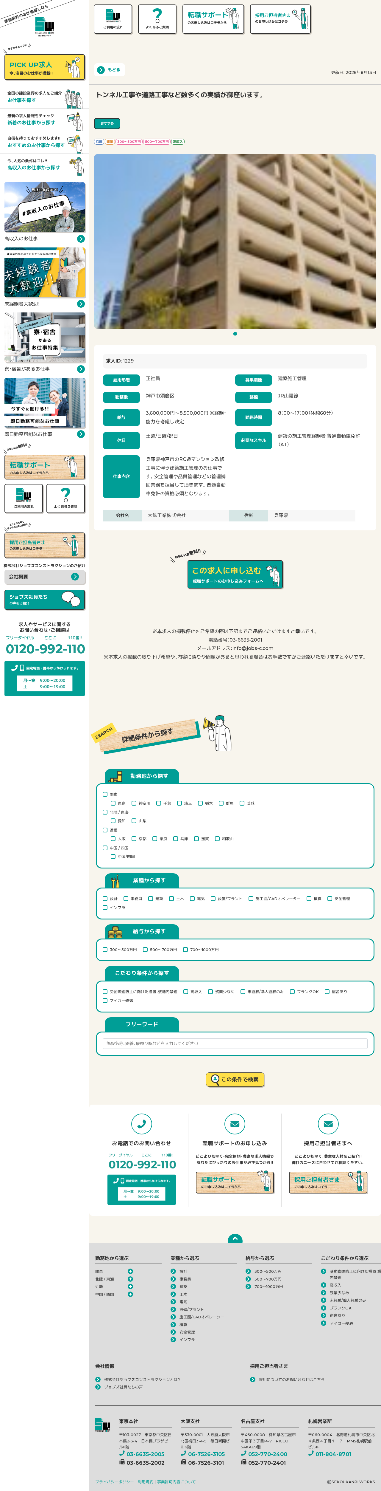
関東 (114, 794)
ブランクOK (308, 992)
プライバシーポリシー (114, 1482)
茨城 (250, 803)
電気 (201, 899)
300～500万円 (123, 949)
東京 (122, 803)
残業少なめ (225, 992)
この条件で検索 (240, 1079)
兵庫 (184, 839)
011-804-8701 (333, 1454)
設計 (114, 899)
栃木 (209, 803)
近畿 (114, 830)
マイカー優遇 (121, 1000)
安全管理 (342, 899)
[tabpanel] (235, 241)
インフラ (117, 907)
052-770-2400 (267, 1454)
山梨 (142, 821)
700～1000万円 (204, 949)
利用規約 (145, 1482)
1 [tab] (236, 335)
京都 (142, 839)
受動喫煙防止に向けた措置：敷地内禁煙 (143, 992)
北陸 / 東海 (119, 812)
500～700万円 (163, 949)
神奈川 (144, 803)
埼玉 (188, 803)
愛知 (122, 821)
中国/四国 (126, 856)
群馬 (230, 803)
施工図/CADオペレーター (278, 899)
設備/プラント (230, 899)
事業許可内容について (176, 1482)
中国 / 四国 (119, 848)
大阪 (122, 839)
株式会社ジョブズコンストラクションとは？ (142, 1379)
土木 (180, 899)
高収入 (196, 992)
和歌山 (228, 839)
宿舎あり (339, 992)
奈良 (163, 839)
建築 (159, 899)
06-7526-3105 (206, 1454)
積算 (317, 899)
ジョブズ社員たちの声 (123, 1387)
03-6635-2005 (145, 1454)
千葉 (167, 803)
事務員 (136, 899)
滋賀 (205, 839)
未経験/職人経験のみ (266, 992)
